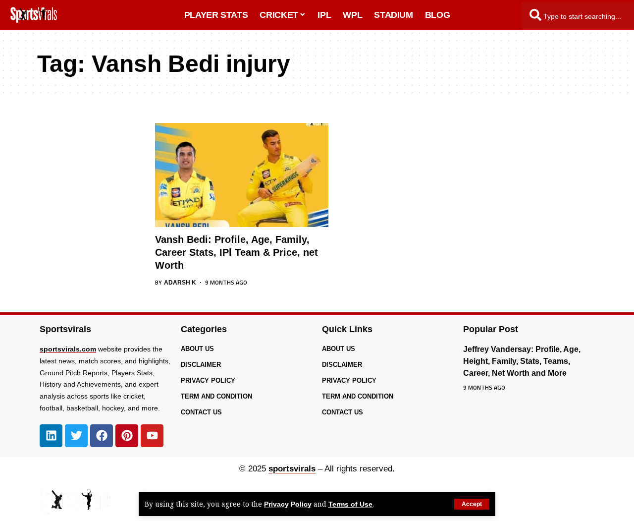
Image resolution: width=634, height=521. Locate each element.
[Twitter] (76, 435)
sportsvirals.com (68, 349)
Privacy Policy (288, 504)
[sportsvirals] (73, 501)
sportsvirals (292, 468)
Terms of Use (350, 504)
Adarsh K (180, 282)
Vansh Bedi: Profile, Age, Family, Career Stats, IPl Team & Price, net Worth (236, 252)
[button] (471, 504)
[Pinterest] (126, 435)
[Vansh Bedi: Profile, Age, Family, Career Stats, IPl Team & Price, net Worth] (241, 175)
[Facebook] (101, 435)
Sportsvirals (65, 329)
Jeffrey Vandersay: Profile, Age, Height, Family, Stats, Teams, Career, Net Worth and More (522, 361)
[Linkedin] (51, 435)
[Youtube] (152, 435)
